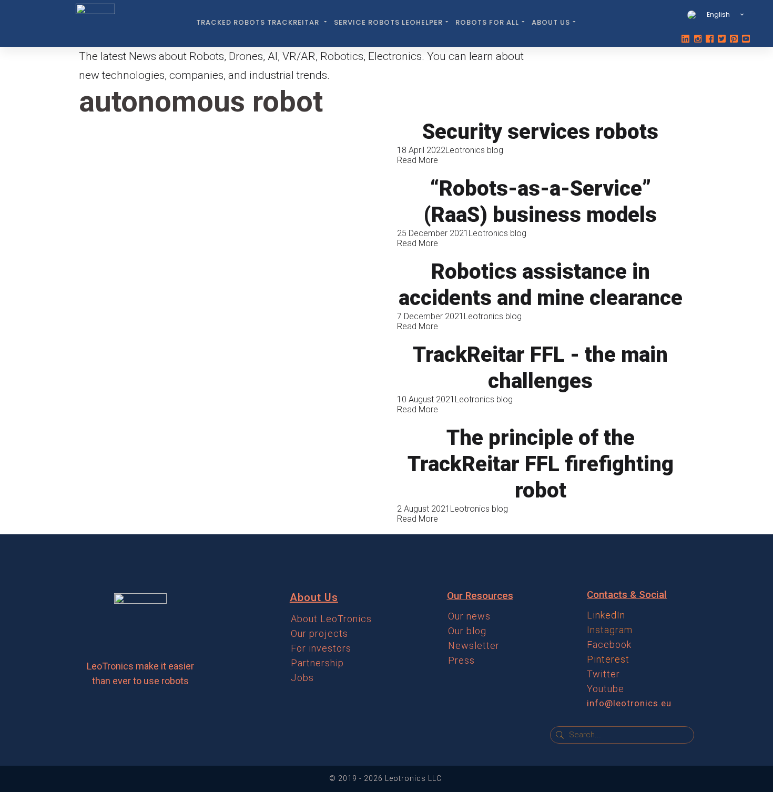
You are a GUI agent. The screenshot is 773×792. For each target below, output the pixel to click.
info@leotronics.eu (629, 703)
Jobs (302, 677)
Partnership (317, 662)
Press (461, 660)
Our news (469, 616)
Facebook (609, 644)
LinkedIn (606, 615)
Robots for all (487, 22)
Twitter (603, 673)
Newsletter (474, 645)
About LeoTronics (331, 618)
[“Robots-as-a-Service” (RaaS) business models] (232, 211)
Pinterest (608, 659)
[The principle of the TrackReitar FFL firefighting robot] (232, 474)
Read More (417, 160)
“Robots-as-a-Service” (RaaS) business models (540, 201)
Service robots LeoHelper (388, 22)
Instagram (610, 629)
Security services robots (540, 131)
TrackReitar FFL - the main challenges (540, 367)
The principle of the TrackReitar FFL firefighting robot (541, 464)
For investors (321, 648)
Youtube (605, 688)
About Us (551, 22)
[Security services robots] (232, 141)
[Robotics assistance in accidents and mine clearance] (232, 294)
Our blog (467, 630)
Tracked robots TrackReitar (258, 22)
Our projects (319, 633)
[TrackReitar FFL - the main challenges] (232, 377)
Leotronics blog (474, 150)
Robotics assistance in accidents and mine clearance (541, 284)
